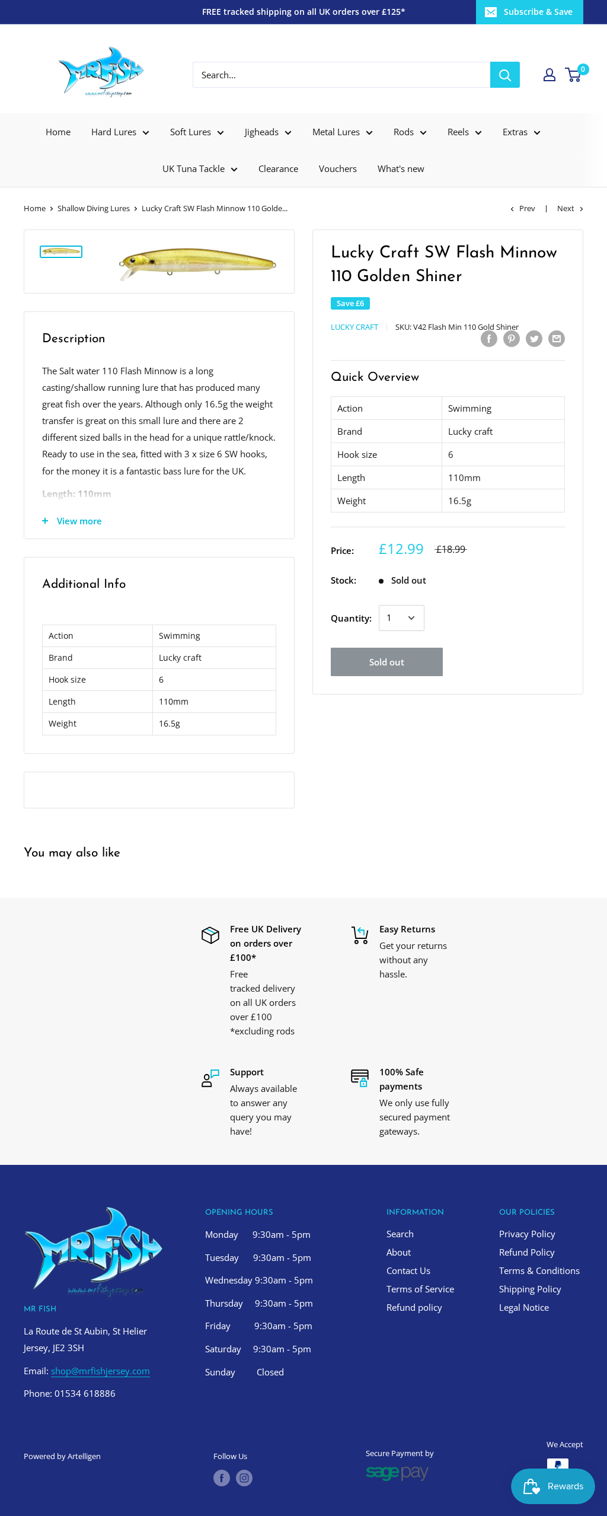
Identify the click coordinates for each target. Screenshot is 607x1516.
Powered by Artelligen (62, 1456)
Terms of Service (420, 1289)
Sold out (386, 662)
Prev (527, 208)
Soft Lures (190, 132)
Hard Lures (113, 132)
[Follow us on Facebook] (221, 1478)
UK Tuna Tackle (193, 168)
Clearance (278, 168)
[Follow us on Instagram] (244, 1478)
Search (400, 1234)
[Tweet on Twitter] (534, 338)
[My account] (549, 74)
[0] (573, 75)
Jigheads (262, 132)
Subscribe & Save (538, 11)
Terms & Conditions (539, 1270)
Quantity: (351, 618)
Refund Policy (527, 1252)
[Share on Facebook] (489, 338)
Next (565, 208)
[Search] (505, 75)
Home (58, 132)
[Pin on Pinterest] (511, 338)
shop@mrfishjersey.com (100, 1371)
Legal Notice (524, 1307)
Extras (515, 132)
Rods (404, 132)
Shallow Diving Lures (93, 208)
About (398, 1252)
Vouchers (338, 168)
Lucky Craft (354, 326)
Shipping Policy (530, 1289)
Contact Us (408, 1270)
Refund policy (414, 1307)
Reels (458, 132)
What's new (401, 168)
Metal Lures (336, 132)
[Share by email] (556, 338)
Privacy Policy (527, 1234)
